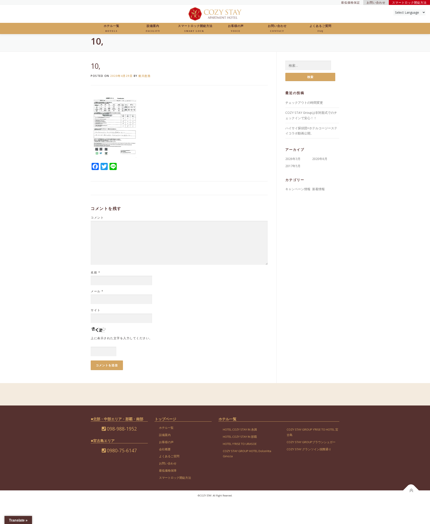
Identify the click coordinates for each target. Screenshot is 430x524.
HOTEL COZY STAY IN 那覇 (240, 437)
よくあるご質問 (320, 28)
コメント (97, 218)
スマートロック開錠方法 (195, 28)
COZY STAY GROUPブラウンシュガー (311, 442)
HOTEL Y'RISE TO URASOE (240, 444)
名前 (95, 272)
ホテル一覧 (111, 28)
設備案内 (153, 28)
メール (97, 291)
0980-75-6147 (121, 450)
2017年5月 (293, 166)
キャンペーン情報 (297, 189)
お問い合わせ (277, 28)
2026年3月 (293, 159)
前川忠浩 (144, 76)
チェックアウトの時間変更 (304, 102)
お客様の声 (236, 28)
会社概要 (165, 449)
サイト (96, 310)
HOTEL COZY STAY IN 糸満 (240, 429)
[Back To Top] (411, 490)
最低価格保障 (167, 470)
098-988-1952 (121, 429)
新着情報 (318, 189)
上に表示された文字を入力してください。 (122, 338)
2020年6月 (319, 159)
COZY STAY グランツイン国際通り (309, 449)
